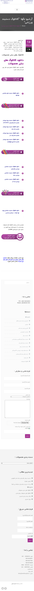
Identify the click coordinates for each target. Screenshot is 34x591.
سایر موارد (26, 357)
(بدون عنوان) (28, 481)
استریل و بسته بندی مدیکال (22, 321)
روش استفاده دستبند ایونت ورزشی (12, 43)
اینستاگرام (30, 569)
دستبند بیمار (25, 335)
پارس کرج (14, 583)
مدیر (19, 40)
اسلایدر (26, 324)
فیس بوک (30, 571)
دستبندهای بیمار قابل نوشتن (22, 354)
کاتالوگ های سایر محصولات (13, 55)
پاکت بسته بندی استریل (25, 496)
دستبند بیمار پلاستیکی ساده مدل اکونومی (21, 478)
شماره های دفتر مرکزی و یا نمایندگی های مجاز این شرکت (13, 259)
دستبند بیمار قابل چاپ (23, 343)
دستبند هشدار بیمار (24, 346)
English (28, 317)
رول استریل (28, 499)
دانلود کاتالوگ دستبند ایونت (13, 42)
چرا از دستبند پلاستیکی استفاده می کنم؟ (21, 484)
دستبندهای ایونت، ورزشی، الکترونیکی (20, 350)
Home (23, 26)
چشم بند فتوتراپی (24, 332)
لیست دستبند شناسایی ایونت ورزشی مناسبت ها (13, 49)
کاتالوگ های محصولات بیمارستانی (23, 493)
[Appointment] (17, 6)
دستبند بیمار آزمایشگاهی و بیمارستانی (20, 339)
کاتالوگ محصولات (24, 361)
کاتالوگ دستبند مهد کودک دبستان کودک (12, 46)
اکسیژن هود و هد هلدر (23, 328)
